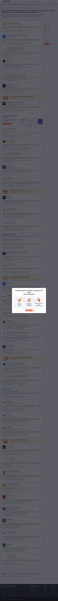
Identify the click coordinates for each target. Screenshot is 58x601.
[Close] (45, 289)
